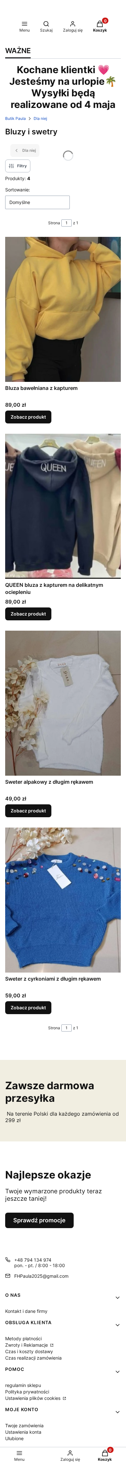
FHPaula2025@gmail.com (41, 1276)
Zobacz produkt (28, 417)
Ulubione (14, 1438)
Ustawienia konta (23, 1432)
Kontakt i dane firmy (26, 1311)
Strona (54, 222)
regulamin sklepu (23, 1385)
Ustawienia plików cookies (33, 1398)
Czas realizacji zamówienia (33, 1358)
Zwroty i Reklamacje (27, 1345)
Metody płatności (23, 1338)
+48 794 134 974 (32, 1260)
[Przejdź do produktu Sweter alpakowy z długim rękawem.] (63, 703)
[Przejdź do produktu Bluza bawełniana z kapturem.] (63, 309)
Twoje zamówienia (24, 1425)
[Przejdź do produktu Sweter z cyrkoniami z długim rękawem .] (63, 900)
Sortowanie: (17, 189)
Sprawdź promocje (39, 1220)
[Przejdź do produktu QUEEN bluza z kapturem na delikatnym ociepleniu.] (63, 506)
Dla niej (40, 118)
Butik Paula (15, 118)
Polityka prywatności (27, 1391)
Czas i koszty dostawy (29, 1351)
